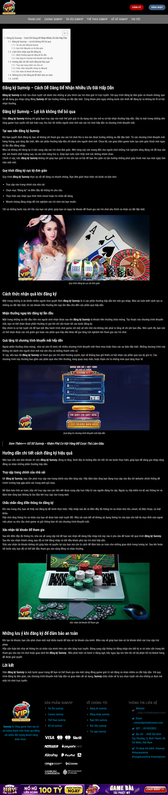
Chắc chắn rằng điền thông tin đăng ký (31, 68)
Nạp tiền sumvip (98, 720)
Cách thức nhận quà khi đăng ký (27, 51)
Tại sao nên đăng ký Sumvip (27, 45)
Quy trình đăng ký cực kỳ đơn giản (29, 48)
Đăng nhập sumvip (99, 714)
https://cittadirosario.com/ (152, 712)
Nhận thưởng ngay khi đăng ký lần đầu (31, 55)
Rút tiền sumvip (98, 725)
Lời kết (15, 78)
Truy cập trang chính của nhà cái (29, 65)
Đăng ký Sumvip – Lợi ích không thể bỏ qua (31, 41)
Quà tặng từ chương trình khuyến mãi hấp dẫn (34, 58)
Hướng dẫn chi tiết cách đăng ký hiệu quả (31, 61)
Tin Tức (135, 19)
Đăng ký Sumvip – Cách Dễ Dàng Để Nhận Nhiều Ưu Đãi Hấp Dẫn (37, 38)
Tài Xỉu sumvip (74, 19)
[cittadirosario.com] (18, 7)
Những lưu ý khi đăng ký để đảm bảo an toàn (32, 75)
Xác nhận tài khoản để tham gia (29, 71)
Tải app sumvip (98, 731)
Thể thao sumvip (97, 19)
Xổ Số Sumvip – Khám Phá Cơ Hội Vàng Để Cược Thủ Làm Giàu (65, 443)
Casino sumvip (53, 19)
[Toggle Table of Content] (63, 33)
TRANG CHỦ (34, 19)
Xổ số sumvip (119, 19)
